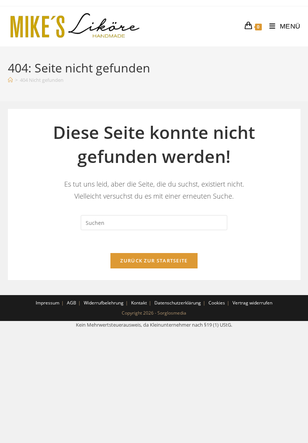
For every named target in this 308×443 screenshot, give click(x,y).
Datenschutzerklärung (177, 303)
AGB (71, 303)
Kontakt (139, 303)
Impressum (47, 303)
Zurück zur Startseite (153, 260)
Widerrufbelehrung (104, 303)
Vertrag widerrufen (252, 303)
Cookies (216, 303)
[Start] (10, 80)
